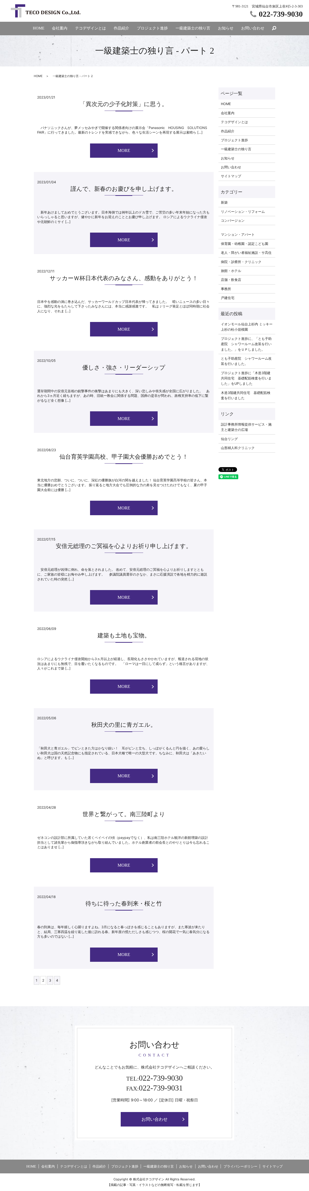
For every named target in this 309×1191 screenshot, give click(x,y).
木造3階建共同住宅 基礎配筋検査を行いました (245, 395)
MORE (124, 150)
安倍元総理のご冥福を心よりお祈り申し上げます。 (124, 546)
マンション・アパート (238, 234)
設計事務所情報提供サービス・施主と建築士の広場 (246, 427)
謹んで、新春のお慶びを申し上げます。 (123, 189)
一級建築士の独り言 (193, 28)
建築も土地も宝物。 (124, 635)
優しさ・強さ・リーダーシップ (123, 367)
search (274, 28)
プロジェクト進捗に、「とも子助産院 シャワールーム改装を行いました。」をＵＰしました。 (246, 343)
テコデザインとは (90, 28)
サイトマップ (231, 176)
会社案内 (59, 28)
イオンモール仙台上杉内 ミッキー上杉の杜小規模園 (247, 326)
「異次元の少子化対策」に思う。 (124, 104)
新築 (224, 202)
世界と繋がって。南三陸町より (124, 814)
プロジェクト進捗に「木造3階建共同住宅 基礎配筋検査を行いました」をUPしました (246, 378)
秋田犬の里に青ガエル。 (123, 725)
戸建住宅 (227, 298)
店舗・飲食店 (231, 280)
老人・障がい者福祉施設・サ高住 (246, 252)
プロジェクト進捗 (152, 28)
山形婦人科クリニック (238, 448)
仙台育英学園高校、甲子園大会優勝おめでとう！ (123, 457)
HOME (38, 28)
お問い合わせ (252, 28)
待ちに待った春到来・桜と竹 (123, 903)
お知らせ (225, 28)
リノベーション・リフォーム (243, 211)
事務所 (226, 289)
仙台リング (229, 439)
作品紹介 (121, 28)
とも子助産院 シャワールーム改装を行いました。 (246, 361)
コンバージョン (233, 220)
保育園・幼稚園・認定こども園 (244, 244)
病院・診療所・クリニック (241, 262)
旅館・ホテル (231, 271)
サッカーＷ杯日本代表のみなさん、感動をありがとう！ (124, 278)
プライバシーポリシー (240, 1166)
